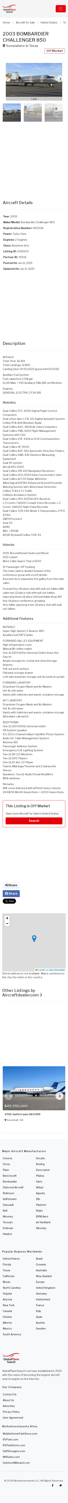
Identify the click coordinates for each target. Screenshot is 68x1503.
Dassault (8, 1204)
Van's (39, 1181)
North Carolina (11, 1287)
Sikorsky (41, 1228)
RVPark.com (10, 1439)
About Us (8, 1400)
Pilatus (40, 1175)
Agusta (40, 1193)
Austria (40, 1322)
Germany (41, 1293)
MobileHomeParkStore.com (20, 1433)
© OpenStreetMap (56, 969)
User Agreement (13, 1417)
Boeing (40, 1164)
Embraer (8, 1228)
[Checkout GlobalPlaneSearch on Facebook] (52, 1485)
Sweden (41, 1328)
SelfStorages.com (14, 1451)
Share (12, 885)
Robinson (8, 1193)
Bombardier (10, 1181)
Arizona (7, 1299)
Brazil (39, 1258)
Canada (7, 1311)
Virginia (7, 1293)
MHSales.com (11, 1456)
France (40, 1305)
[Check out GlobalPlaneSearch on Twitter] (61, 1485)
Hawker (7, 1233)
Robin (39, 1210)
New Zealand (44, 1276)
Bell (5, 1210)
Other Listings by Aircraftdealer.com (21, 992)
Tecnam (8, 1222)
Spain (39, 1316)
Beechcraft (10, 1175)
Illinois (6, 1281)
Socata (40, 1158)
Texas (6, 1270)
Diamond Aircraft (13, 1187)
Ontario (7, 1316)
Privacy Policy (11, 1411)
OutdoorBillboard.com (16, 1462)
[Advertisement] (34, 157)
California (8, 1276)
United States (11, 1258)
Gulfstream (10, 1199)
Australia (41, 1270)
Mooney (8, 1216)
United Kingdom (45, 1287)
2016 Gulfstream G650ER (22, 1114)
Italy (38, 1311)
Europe (40, 1281)
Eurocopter (43, 1169)
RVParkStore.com (14, 1445)
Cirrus (6, 1164)
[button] (34, 82)
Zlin (38, 1199)
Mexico (7, 1328)
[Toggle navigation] (61, 8)
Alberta (7, 1322)
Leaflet (41, 969)
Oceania (41, 1264)
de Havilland (43, 1222)
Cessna (7, 1158)
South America (12, 1334)
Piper (6, 1169)
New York (9, 1305)
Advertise (9, 1406)
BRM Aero (42, 1216)
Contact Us (10, 1394)
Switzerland (43, 1299)
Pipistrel (41, 1204)
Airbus (40, 1187)
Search (34, 821)
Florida (7, 1264)
